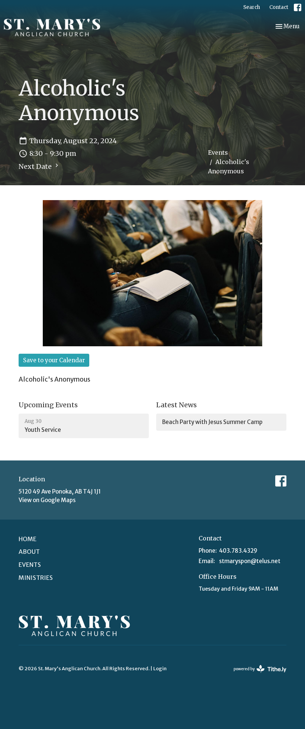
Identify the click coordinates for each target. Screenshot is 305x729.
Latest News (176, 405)
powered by (257, 675)
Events (218, 152)
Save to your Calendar (54, 360)
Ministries (36, 577)
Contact (278, 7)
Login (160, 668)
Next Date (36, 166)
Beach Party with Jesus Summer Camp (212, 421)
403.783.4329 (238, 550)
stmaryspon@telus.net (249, 561)
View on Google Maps (47, 500)
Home (27, 539)
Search (251, 7)
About (29, 551)
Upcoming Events (48, 405)
